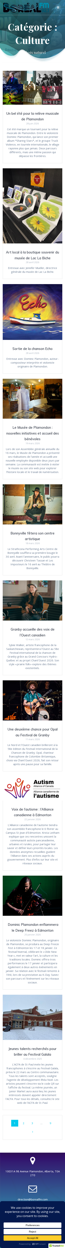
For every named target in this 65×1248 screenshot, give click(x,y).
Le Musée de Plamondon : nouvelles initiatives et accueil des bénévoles (32, 433)
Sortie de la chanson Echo (32, 349)
